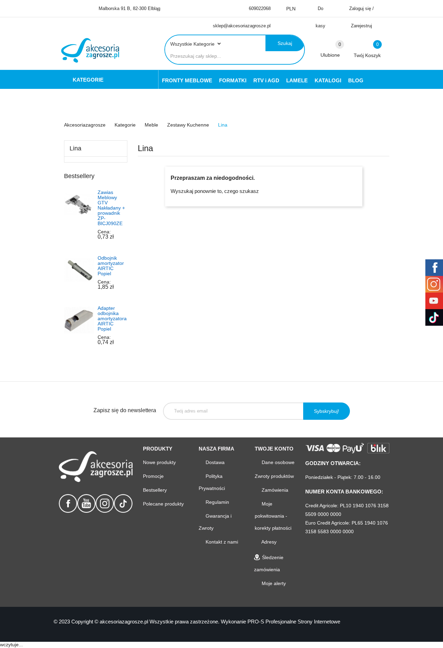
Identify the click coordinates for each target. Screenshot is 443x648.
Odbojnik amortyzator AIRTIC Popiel (111, 265)
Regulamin (216, 502)
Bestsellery (155, 490)
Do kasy (320, 17)
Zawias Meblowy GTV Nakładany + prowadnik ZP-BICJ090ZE (111, 207)
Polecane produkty (163, 504)
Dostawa (214, 462)
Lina (75, 148)
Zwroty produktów (274, 476)
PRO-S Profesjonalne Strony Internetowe (293, 621)
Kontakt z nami (221, 542)
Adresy (268, 542)
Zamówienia (274, 490)
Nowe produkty (159, 462)
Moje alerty (273, 583)
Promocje (153, 476)
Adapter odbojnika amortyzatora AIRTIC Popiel (112, 318)
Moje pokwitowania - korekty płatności (273, 516)
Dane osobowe (277, 462)
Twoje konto (274, 449)
